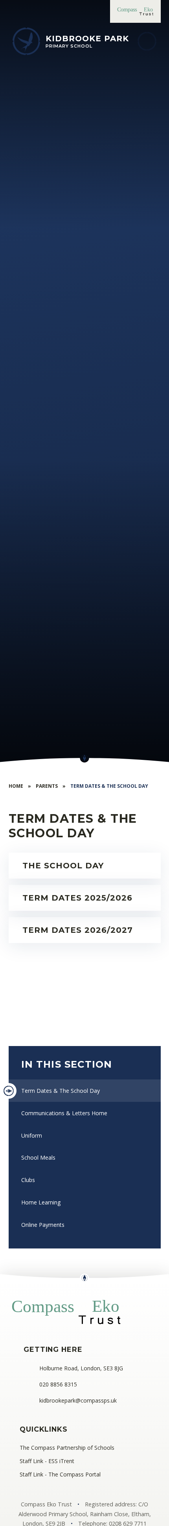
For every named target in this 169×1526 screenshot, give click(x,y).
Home (16, 786)
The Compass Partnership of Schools (67, 1447)
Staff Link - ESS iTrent (47, 1461)
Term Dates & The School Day (109, 786)
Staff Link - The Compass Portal (60, 1474)
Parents (47, 786)
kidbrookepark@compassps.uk (78, 1400)
